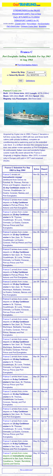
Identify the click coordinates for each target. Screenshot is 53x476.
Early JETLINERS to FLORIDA (26, 17)
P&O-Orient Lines (13, 26)
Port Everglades (43, 24)
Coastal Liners (20, 24)
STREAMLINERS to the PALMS (26, 10)
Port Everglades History (27, 65)
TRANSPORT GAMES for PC (26, 20)
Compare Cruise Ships (29, 26)
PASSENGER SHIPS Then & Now (26, 14)
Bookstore (42, 26)
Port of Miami (31, 24)
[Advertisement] (26, 37)
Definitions (30, 81)
